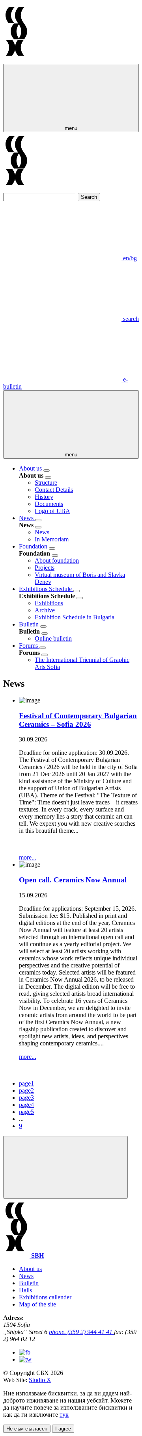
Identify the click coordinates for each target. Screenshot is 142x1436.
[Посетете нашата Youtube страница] (25, 1359)
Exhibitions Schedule (46, 589)
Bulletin (29, 624)
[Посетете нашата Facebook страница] (24, 1352)
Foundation (34, 546)
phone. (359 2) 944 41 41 (81, 1332)
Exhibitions (49, 603)
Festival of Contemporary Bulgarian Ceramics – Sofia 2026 (78, 720)
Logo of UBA (52, 511)
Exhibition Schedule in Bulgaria (74, 617)
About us (31, 468)
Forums (29, 645)
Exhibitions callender (45, 1297)
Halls (25, 1290)
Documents (49, 503)
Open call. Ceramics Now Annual (73, 880)
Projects (44, 567)
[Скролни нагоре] (65, 1167)
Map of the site (37, 1304)
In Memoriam (52, 539)
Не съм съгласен (26, 1429)
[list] (46, 470)
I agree (63, 1429)
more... (27, 857)
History (44, 496)
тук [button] (64, 1414)
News (27, 518)
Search (89, 197)
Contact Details (54, 489)
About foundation (57, 560)
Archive (45, 610)
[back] (48, 477)
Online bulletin (53, 638)
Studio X (40, 1380)
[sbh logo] (16, 60)
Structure (46, 482)
